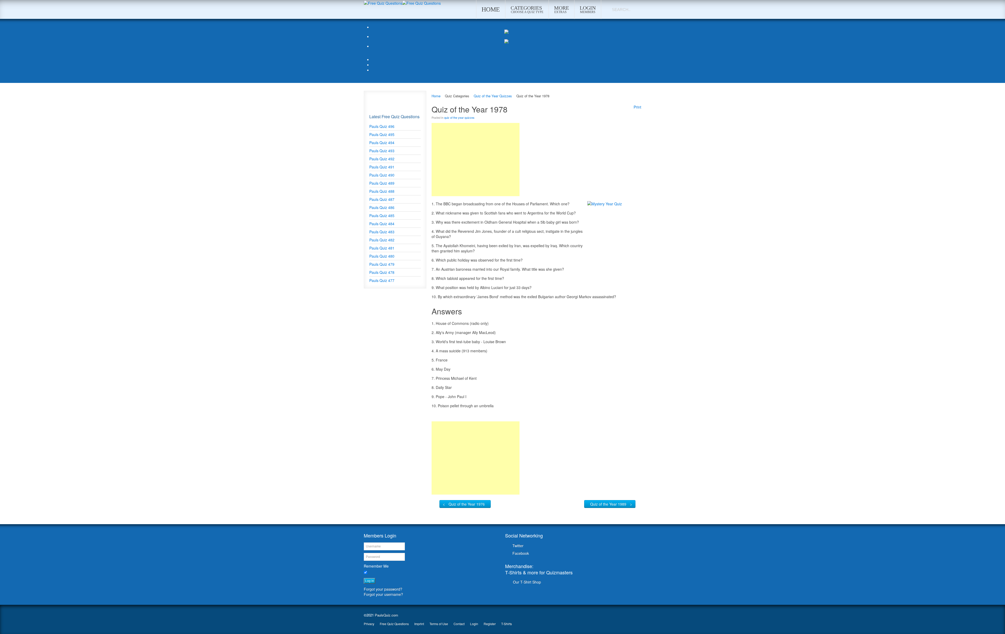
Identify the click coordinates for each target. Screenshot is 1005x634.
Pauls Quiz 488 (381, 191)
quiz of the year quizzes (459, 117)
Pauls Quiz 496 (381, 126)
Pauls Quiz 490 (381, 175)
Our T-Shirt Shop (527, 582)
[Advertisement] (476, 159)
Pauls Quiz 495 (381, 134)
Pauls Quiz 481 (381, 248)
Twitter (517, 545)
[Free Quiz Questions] (383, 2)
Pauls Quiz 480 (381, 256)
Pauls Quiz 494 (381, 142)
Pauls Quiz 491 (381, 166)
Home (436, 95)
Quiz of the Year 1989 (608, 504)
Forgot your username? (383, 594)
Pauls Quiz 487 (381, 199)
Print (637, 107)
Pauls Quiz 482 (381, 239)
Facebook (520, 553)
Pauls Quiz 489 (381, 183)
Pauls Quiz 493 (381, 150)
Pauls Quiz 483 (381, 231)
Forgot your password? (383, 589)
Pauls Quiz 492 (381, 158)
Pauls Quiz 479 (381, 264)
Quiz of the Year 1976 (467, 504)
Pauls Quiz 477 (381, 280)
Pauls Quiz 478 (381, 272)
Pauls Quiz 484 (381, 223)
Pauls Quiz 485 (381, 215)
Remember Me (376, 566)
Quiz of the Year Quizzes (493, 95)
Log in (369, 581)
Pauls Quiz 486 (381, 207)
